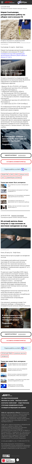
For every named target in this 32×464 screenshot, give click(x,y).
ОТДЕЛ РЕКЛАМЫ (23, 403)
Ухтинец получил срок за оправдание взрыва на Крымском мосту (17, 369)
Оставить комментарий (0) (16, 161)
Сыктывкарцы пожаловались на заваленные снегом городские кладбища (18, 201)
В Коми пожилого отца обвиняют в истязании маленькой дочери (12, 317)
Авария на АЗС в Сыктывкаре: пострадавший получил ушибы (16, 385)
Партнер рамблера (15, 455)
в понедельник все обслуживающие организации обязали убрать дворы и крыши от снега (14, 54)
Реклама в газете (21, 400)
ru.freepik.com (5, 249)
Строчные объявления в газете (12, 405)
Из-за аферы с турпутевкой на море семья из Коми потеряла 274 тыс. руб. (18, 380)
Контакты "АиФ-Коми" (9, 403)
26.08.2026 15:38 (5, 215)
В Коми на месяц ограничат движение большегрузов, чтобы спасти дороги (17, 375)
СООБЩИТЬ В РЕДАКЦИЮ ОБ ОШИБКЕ (13, 407)
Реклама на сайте (7, 400)
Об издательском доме (9, 398)
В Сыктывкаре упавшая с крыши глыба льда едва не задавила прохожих (14, 139)
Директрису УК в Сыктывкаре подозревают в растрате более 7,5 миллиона (19, 196)
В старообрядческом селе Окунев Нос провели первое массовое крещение (18, 364)
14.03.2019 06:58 (5, 7)
